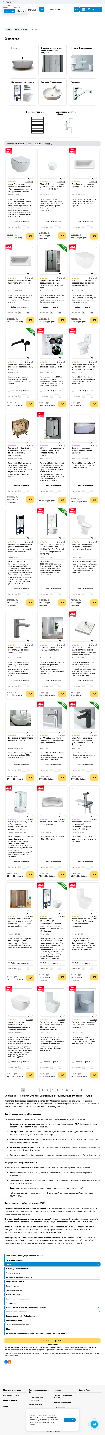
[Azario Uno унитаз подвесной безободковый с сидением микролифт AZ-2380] (84, 261)
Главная (8, 29)
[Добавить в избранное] (28, 178)
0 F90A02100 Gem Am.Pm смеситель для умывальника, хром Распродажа (52, 740)
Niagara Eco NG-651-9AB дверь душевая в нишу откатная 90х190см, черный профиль (51, 284)
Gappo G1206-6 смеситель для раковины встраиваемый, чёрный (20, 366)
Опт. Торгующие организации (37, 1398)
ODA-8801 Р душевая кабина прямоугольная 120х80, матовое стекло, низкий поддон (52, 451)
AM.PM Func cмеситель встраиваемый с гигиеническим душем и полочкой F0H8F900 (82, 825)
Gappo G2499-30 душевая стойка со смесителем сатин (52, 365)
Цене (29, 144)
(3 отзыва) (29, 182)
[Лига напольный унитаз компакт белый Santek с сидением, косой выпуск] (84, 524)
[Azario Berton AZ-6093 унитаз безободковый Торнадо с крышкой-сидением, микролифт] (84, 899)
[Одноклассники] (9, 1362)
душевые (22, 1172)
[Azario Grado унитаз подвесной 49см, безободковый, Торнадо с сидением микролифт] (20, 1002)
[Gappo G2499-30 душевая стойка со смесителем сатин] (52, 344)
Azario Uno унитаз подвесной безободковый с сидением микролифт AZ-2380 (84, 282)
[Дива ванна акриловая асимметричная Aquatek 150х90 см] (84, 428)
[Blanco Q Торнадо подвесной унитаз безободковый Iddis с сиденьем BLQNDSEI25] (52, 164)
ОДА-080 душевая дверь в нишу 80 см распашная (51, 648)
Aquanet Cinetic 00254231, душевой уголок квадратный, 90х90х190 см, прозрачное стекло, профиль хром (20, 922)
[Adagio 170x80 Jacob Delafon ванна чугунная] (52, 802)
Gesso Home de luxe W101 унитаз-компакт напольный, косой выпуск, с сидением (83, 366)
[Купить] (30, 236)
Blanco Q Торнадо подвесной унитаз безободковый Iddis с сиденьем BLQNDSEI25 (52, 186)
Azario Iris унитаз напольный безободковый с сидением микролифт (84, 1024)
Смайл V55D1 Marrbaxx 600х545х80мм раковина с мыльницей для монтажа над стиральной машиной (84, 651)
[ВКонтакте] (6, 1362)
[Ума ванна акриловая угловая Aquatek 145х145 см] (20, 718)
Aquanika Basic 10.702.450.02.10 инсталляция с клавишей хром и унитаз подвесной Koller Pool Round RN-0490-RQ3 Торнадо (51, 924)
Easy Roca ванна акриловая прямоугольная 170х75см (19, 281)
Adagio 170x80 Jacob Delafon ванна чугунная (52, 822)
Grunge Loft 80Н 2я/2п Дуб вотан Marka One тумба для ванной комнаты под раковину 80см (19, 451)
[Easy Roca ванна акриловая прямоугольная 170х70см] (84, 164)
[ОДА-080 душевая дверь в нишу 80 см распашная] (52, 628)
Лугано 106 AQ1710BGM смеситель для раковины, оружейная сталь (18, 649)
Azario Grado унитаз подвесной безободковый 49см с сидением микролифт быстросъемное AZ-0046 (20, 188)
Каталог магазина (21, 29)
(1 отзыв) (61, 735)
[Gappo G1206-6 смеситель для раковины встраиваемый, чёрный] (20, 344)
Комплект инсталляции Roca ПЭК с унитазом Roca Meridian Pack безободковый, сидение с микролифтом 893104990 (52, 549)
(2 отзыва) (93, 278)
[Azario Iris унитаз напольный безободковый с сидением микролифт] (84, 1002)
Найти (77, 9)
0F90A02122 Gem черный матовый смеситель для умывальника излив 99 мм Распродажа (83, 741)
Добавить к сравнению (19, 221)
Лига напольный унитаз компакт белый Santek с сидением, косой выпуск (82, 546)
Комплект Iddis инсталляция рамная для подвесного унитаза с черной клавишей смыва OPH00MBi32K (20, 548)
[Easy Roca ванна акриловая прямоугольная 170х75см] (20, 261)
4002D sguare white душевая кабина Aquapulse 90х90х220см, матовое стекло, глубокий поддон (20, 825)
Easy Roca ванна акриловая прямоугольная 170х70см (83, 185)
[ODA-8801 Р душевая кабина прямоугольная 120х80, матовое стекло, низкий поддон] (52, 428)
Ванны (12, 1172)
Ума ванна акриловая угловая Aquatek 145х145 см (20, 739)
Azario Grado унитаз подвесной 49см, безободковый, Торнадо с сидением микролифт (19, 1026)
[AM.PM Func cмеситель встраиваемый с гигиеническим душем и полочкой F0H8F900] (84, 802)
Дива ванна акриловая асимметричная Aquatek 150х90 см (82, 450)
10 (67, 1090)
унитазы (23, 1188)
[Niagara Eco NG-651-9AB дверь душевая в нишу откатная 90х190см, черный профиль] (52, 261)
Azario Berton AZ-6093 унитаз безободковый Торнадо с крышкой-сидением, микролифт (84, 922)
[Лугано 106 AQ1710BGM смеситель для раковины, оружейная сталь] (20, 628)
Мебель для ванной (18, 1193)
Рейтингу (37, 144)
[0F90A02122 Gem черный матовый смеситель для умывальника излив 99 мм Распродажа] (84, 718)
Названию (21, 144)
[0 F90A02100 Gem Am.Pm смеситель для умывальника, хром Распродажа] (52, 718)
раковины (41, 1188)
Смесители (14, 1180)
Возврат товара (61, 1408)
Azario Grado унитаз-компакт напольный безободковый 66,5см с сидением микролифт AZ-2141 (52, 1026)
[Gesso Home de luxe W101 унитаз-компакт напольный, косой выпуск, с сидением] (84, 344)
